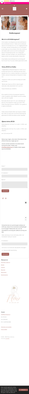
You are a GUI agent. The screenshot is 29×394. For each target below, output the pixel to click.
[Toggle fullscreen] (26, 203)
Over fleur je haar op (5, 262)
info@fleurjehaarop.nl (7, 147)
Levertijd (3, 267)
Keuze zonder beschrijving (10, 250)
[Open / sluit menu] (2, 8)
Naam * (3, 166)
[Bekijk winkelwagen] (26, 8)
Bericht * (4, 179)
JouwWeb (7, 338)
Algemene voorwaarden (6, 327)
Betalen (2, 264)
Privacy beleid (4, 329)
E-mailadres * (5, 173)
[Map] (14, 211)
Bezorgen (3, 269)
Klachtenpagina (4, 274)
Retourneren (3, 272)
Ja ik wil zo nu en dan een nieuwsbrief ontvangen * (14, 247)
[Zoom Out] (26, 220)
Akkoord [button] (23, 389)
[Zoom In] (26, 218)
